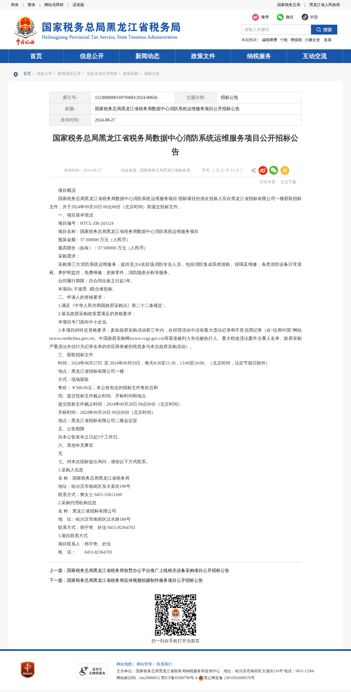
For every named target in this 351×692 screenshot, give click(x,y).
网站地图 (124, 664)
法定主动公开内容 (102, 74)
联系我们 (164, 664)
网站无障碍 (54, 5)
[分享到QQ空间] (284, 170)
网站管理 (144, 664)
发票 (328, 40)
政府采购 (130, 74)
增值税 (296, 40)
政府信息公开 (69, 74)
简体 (15, 5)
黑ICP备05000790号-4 (179, 678)
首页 (36, 56)
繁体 (31, 5)
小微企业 (312, 40)
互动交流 (315, 56)
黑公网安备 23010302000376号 (229, 678)
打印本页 (267, 182)
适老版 (78, 5)
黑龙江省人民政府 (324, 5)
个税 (284, 40)
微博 (265, 17)
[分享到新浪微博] (262, 170)
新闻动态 (147, 56)
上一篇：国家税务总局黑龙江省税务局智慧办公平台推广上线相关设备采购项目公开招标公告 (139, 570)
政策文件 (203, 56)
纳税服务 (259, 56)
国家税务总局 (288, 5)
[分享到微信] (273, 170)
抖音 (314, 17)
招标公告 (152, 74)
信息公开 (92, 56)
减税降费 (269, 40)
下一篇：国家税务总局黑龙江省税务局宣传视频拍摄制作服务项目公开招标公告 (126, 580)
